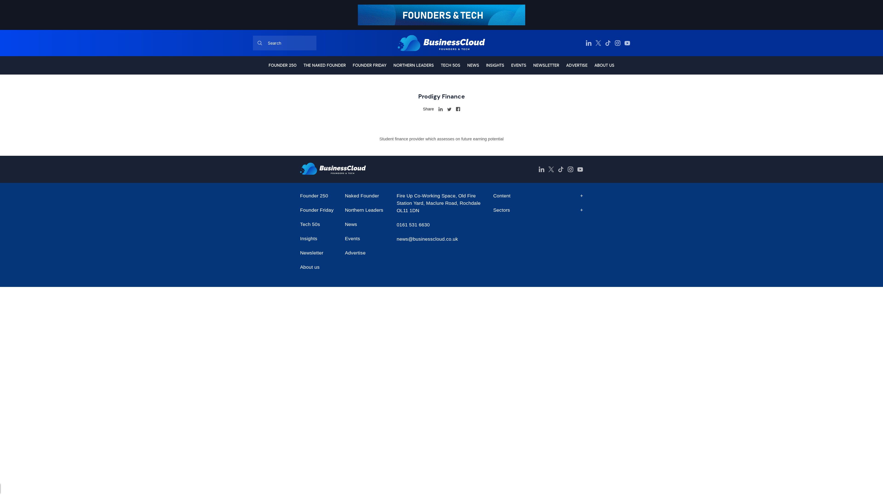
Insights (495, 65)
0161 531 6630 (413, 224)
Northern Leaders (413, 65)
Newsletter (546, 65)
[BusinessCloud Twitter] (598, 43)
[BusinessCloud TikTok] (608, 43)
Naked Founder (362, 195)
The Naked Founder (325, 65)
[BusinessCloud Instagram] (617, 43)
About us (604, 65)
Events (518, 65)
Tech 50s (450, 65)
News (473, 65)
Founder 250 (283, 65)
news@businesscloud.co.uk (427, 239)
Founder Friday (370, 65)
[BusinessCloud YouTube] (627, 43)
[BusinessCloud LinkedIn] (588, 43)
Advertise (577, 65)
